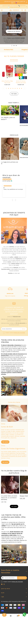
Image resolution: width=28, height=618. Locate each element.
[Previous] (3, 88)
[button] (25, 10)
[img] (15, 179)
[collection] (10, 616)
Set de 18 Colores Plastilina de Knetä (21, 81)
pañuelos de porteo (11, 367)
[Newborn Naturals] (10, 149)
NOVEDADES (14, 60)
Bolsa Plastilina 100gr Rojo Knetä (7, 81)
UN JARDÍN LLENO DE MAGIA (8, 118)
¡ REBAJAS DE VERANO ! (14, 31)
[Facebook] (2, 584)
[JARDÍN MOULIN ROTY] (10, 110)
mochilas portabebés (9, 366)
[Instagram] (4, 584)
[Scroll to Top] (25, 610)
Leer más (3, 502)
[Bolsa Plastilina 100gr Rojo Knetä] (7, 71)
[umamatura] (14, 10)
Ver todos (14, 506)
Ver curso (5, 442)
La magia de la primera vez (9, 162)
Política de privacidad (19, 332)
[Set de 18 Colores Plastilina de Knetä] (21, 71)
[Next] (24, 88)
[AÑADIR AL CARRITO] (7, 77)
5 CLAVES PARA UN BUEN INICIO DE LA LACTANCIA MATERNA (9, 497)
